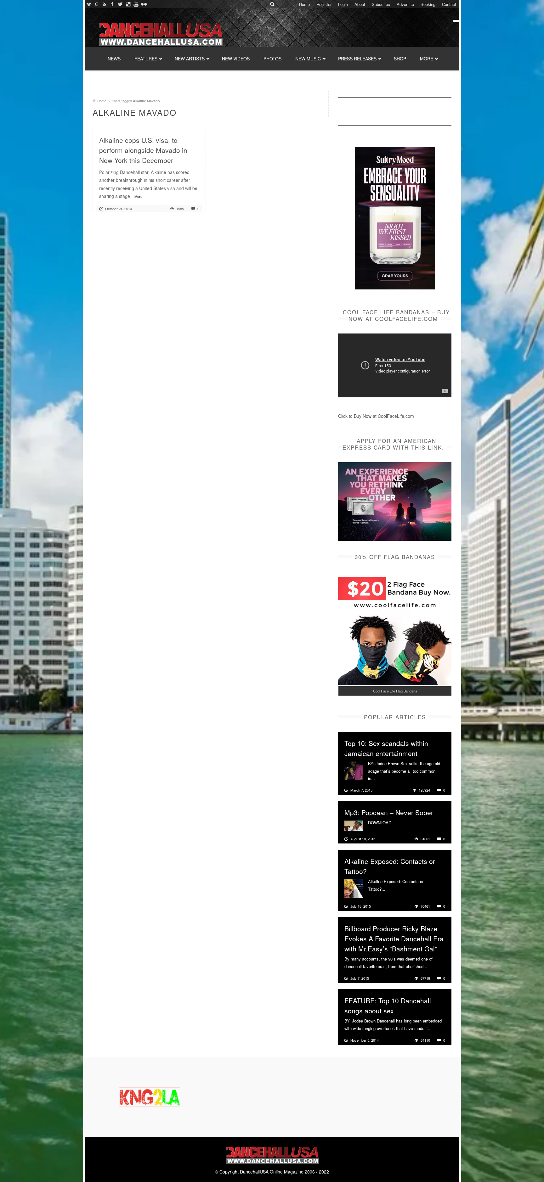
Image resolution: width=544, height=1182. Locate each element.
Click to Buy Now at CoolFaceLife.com (376, 416)
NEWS (114, 58)
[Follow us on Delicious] (128, 4)
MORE (426, 58)
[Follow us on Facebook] (112, 4)
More (380, 778)
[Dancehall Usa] (160, 33)
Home (304, 4)
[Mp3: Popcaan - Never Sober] (353, 825)
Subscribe (381, 4)
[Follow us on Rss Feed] (104, 4)
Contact (449, 4)
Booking (428, 4)
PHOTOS (272, 58)
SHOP (400, 58)
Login (343, 4)
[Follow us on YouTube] (136, 4)
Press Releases (357, 58)
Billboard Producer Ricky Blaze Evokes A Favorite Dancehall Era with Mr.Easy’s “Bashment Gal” (394, 938)
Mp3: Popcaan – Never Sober (388, 812)
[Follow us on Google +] (96, 4)
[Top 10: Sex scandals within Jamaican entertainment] (353, 770)
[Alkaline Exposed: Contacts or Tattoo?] (353, 888)
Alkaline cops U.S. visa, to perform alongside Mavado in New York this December (143, 150)
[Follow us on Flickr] (144, 4)
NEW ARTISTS (190, 58)
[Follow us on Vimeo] (89, 4)
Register (324, 4)
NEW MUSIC (308, 58)
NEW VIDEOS (236, 58)
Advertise (405, 4)
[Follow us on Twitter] (120, 4)
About (359, 4)
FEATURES (145, 58)
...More (137, 196)
